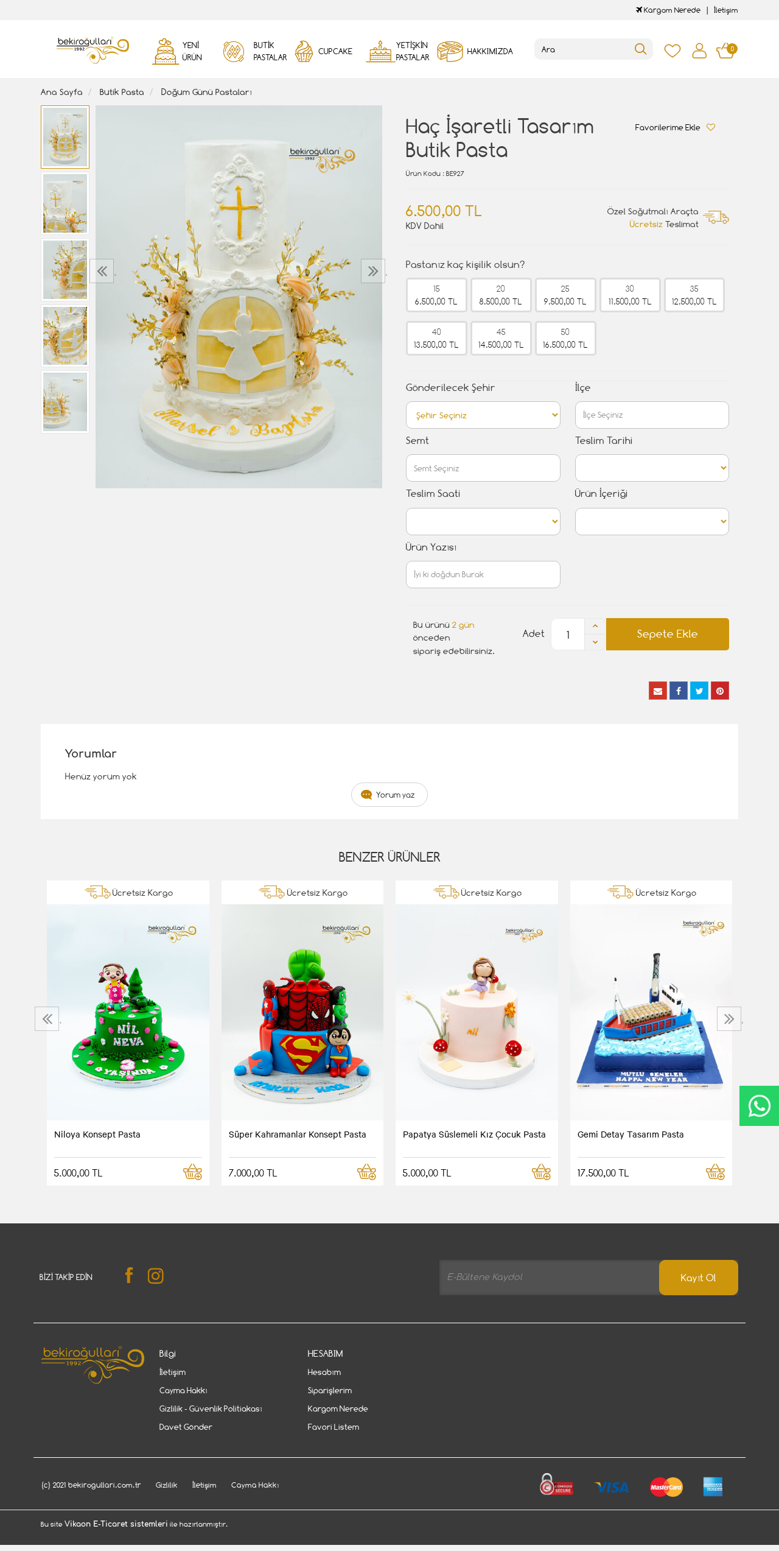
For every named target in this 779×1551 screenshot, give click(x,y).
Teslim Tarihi (604, 440)
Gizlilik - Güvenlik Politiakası (210, 1408)
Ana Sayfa (62, 91)
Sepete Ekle (667, 633)
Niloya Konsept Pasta (97, 1134)
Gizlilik (167, 1484)
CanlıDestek (759, 1106)
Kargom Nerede (671, 10)
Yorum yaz (395, 795)
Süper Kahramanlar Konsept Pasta (297, 1134)
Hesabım (324, 1372)
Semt (417, 440)
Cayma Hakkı (183, 1390)
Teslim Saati (433, 493)
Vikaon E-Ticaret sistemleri (116, 1524)
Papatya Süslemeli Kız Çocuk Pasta (474, 1134)
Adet (534, 633)
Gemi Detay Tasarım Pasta (631, 1134)
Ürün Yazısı (431, 547)
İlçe (583, 387)
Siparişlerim (330, 1390)
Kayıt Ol (698, 1278)
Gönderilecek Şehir (450, 387)
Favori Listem (333, 1427)
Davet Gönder (185, 1427)
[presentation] (103, 271)
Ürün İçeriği (601, 493)
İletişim (726, 10)
